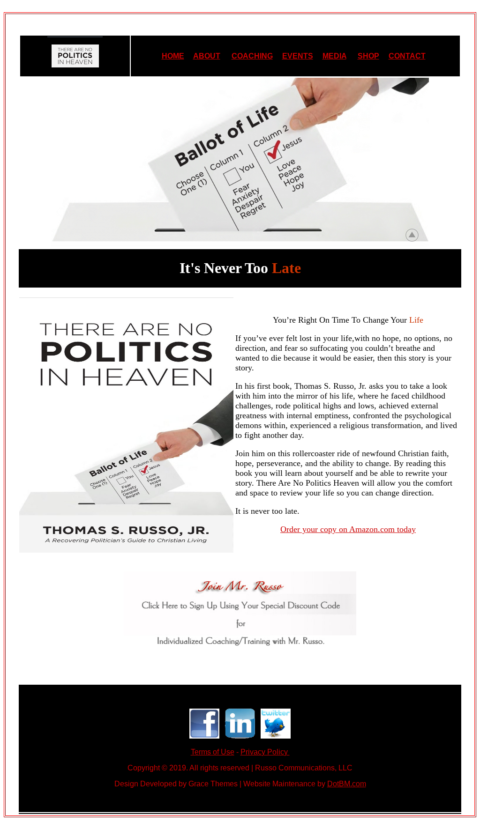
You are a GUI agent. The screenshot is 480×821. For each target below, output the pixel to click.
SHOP (368, 56)
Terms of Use (212, 752)
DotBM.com (346, 784)
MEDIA (334, 56)
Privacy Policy (265, 752)
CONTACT (407, 56)
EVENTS (297, 56)
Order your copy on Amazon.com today (348, 529)
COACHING (252, 56)
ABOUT (206, 56)
